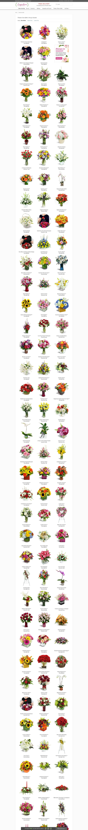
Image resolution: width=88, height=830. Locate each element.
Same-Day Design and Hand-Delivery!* (23, 1)
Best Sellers (23, 20)
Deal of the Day (21, 8)
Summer (27, 8)
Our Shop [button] (67, 8)
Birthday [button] (38, 8)
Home (16, 12)
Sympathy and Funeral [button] (46, 8)
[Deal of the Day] (61, 53)
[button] (85, 824)
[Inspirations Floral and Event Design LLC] (24, 4)
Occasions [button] (33, 8)
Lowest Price (36, 20)
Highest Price (29, 20)
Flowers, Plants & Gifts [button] (58, 8)
